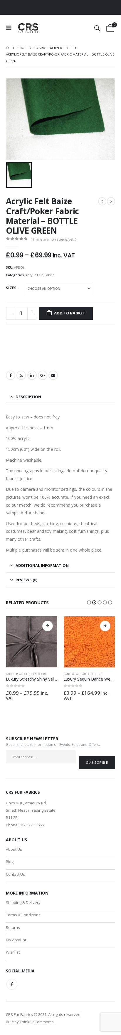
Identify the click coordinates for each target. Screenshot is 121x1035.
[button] (10, 28)
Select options (47, 626)
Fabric (49, 275)
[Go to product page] (31, 641)
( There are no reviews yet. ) (53, 239)
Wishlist (13, 952)
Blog (10, 861)
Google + (42, 375)
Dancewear (71, 674)
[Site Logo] (28, 28)
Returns (13, 927)
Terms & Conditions (23, 914)
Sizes (11, 287)
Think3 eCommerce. (37, 1021)
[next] (111, 201)
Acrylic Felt (34, 275)
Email (53, 375)
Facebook (10, 375)
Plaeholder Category (31, 674)
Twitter (21, 375)
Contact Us (15, 874)
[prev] (102, 201)
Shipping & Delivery (23, 902)
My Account (16, 939)
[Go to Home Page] (7, 48)
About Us (14, 849)
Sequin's (96, 674)
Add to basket (69, 313)
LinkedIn (32, 375)
